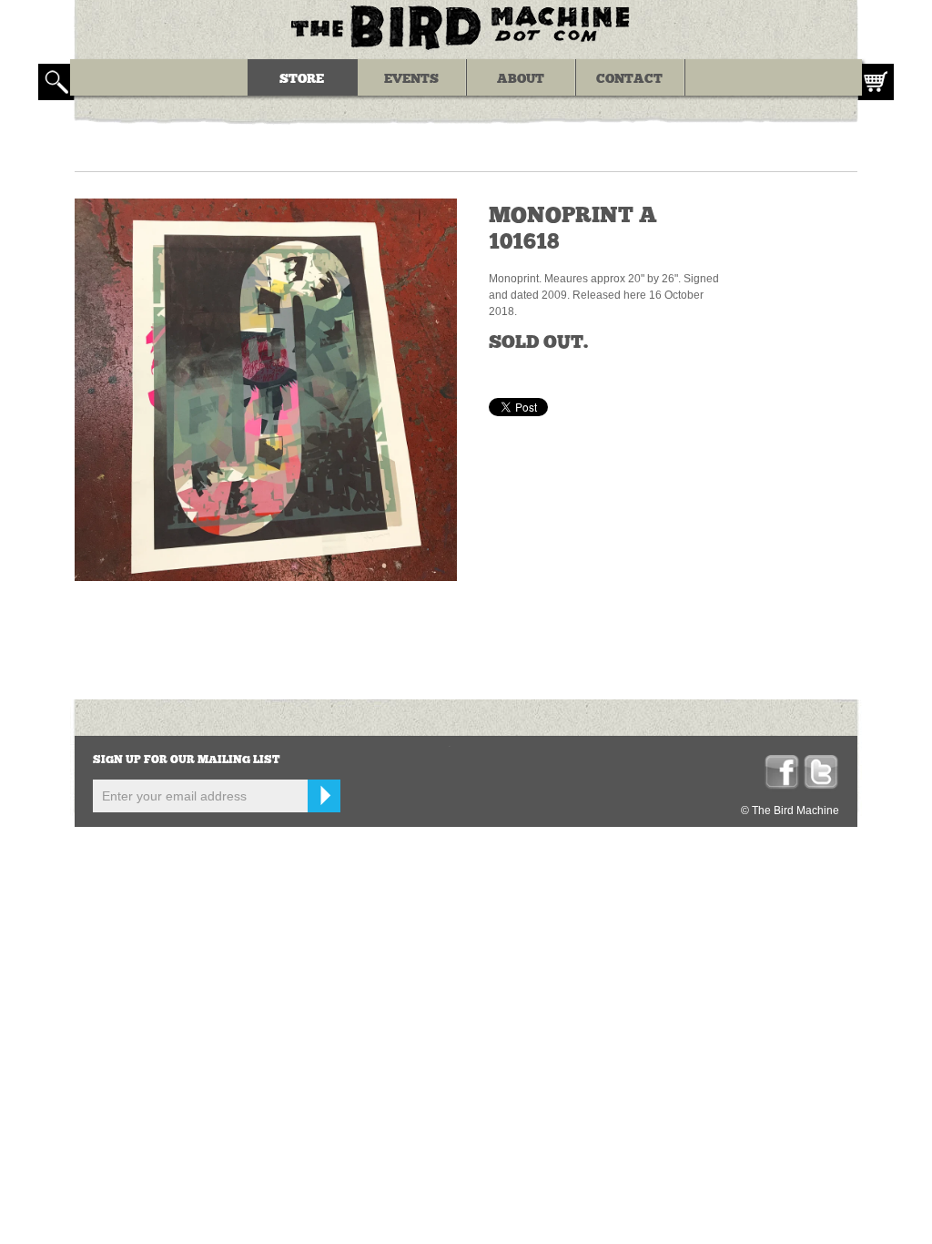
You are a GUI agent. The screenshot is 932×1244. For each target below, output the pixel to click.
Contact (629, 79)
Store (301, 79)
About (520, 79)
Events (411, 79)
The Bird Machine (466, 27)
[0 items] (875, 82)
